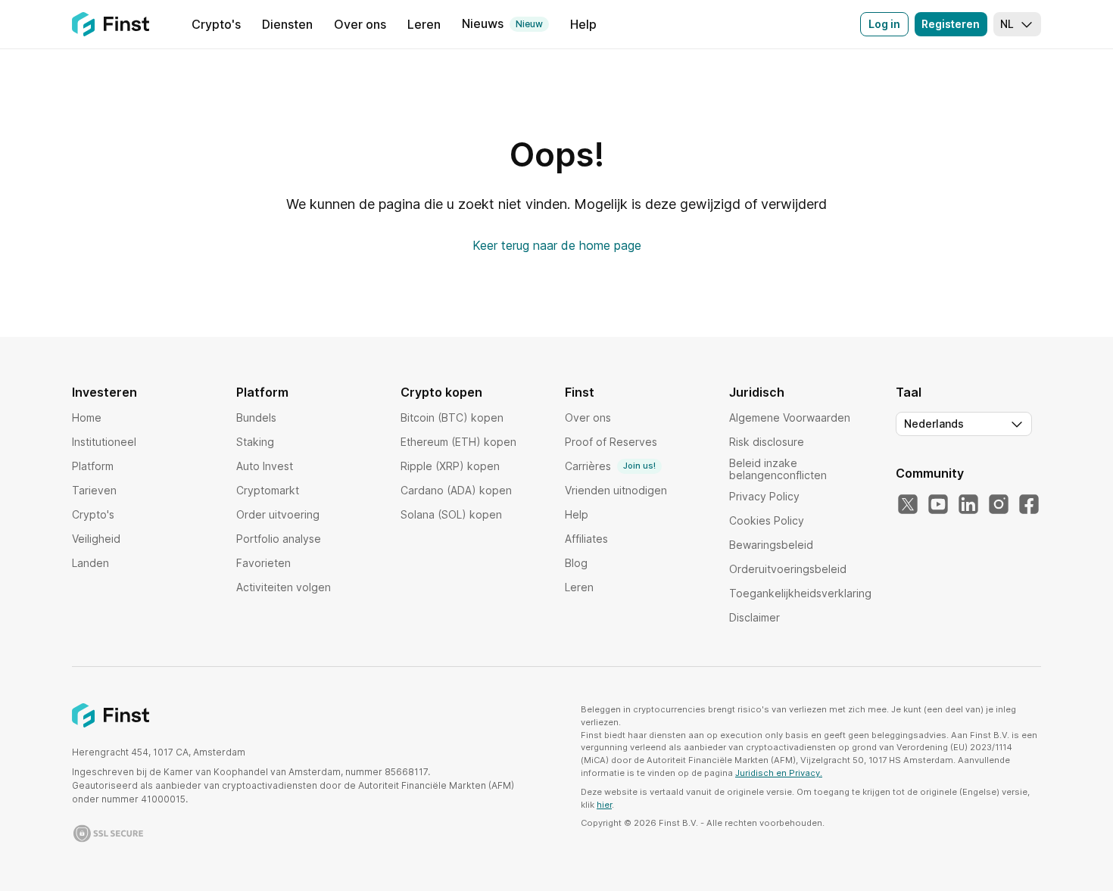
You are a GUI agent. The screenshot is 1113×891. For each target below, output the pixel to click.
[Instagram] (999, 505)
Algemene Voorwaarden (789, 417)
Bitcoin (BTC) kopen (452, 417)
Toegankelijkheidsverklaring (800, 593)
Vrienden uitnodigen (616, 490)
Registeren (950, 23)
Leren (579, 587)
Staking (255, 441)
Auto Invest (264, 466)
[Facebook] (1029, 505)
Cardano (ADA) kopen (456, 490)
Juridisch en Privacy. (778, 773)
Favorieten (263, 562)
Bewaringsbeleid (771, 544)
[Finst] (110, 24)
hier (604, 804)
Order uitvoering (278, 514)
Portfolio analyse (278, 538)
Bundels (256, 417)
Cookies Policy (766, 520)
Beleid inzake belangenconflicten (778, 468)
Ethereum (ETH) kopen (458, 441)
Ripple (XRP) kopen (450, 466)
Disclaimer (754, 617)
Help (576, 514)
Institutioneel (104, 441)
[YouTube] (938, 505)
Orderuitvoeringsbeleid (787, 568)
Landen (90, 562)
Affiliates (586, 538)
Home (86, 417)
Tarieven (94, 490)
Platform (93, 466)
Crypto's (93, 514)
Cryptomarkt (267, 490)
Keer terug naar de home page (556, 245)
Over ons (588, 417)
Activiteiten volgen (283, 587)
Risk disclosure (766, 441)
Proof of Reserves (611, 441)
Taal (908, 392)
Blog (576, 562)
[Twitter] (908, 505)
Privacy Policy (764, 496)
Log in (884, 23)
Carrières (610, 466)
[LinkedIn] (968, 505)
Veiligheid (96, 538)
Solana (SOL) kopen (451, 514)
